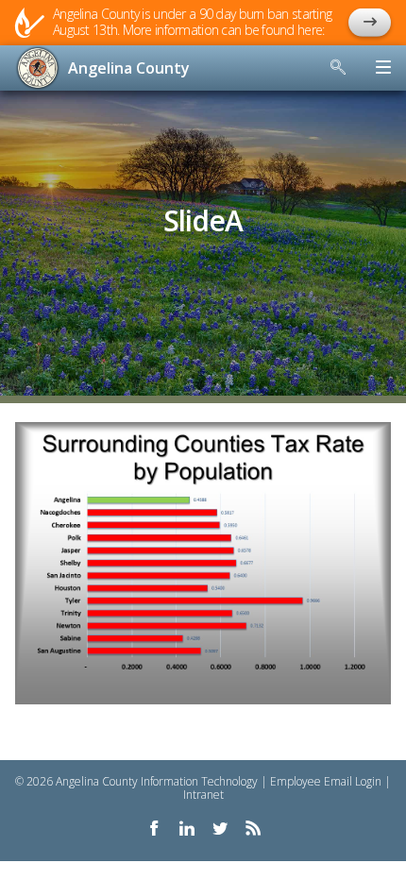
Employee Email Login (325, 781)
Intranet (203, 795)
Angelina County (129, 68)
